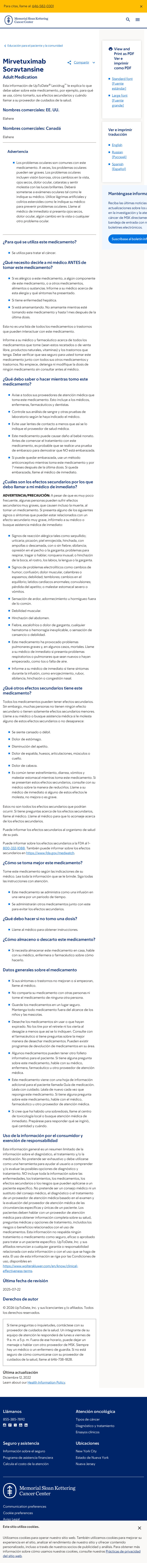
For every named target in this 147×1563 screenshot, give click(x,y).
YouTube (20, 1425)
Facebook (9, 1425)
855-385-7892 (14, 1419)
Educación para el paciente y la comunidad (35, 45)
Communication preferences (24, 1506)
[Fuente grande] (119, 100)
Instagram (4, 1425)
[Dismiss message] (141, 6)
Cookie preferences (18, 1513)
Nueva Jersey (85, 1464)
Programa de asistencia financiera (28, 1457)
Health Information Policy (46, 1382)
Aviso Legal (11, 1519)
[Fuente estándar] (122, 83)
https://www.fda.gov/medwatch (50, 853)
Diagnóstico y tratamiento (95, 1426)
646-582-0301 (43, 6)
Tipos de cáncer (88, 1419)
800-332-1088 (14, 848)
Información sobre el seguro (24, 1451)
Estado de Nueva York (92, 1457)
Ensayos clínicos (87, 1432)
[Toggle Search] (128, 20)
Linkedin (26, 1425)
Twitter (15, 1425)
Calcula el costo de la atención (26, 1464)
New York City (86, 1451)
